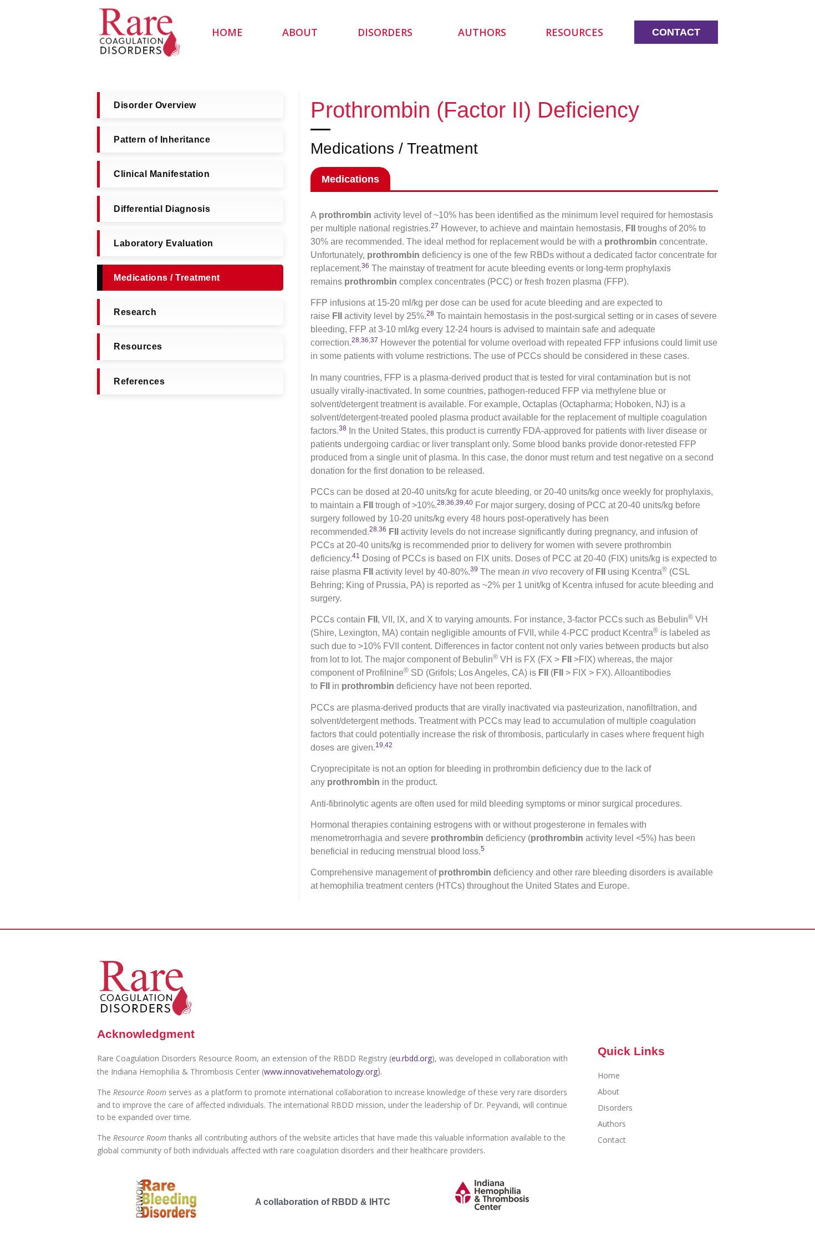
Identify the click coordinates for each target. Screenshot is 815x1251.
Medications (350, 179)
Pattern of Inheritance (162, 139)
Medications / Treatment (167, 277)
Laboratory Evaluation (163, 243)
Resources (574, 32)
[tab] (350, 178)
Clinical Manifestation (162, 174)
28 (355, 340)
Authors (482, 32)
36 (365, 340)
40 (469, 503)
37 (374, 340)
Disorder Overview (155, 105)
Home (227, 32)
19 (379, 745)
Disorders (385, 32)
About (300, 32)
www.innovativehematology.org (321, 1071)
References (139, 381)
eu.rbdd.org (411, 1058)
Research (135, 312)
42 (389, 745)
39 (459, 503)
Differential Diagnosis (162, 209)
